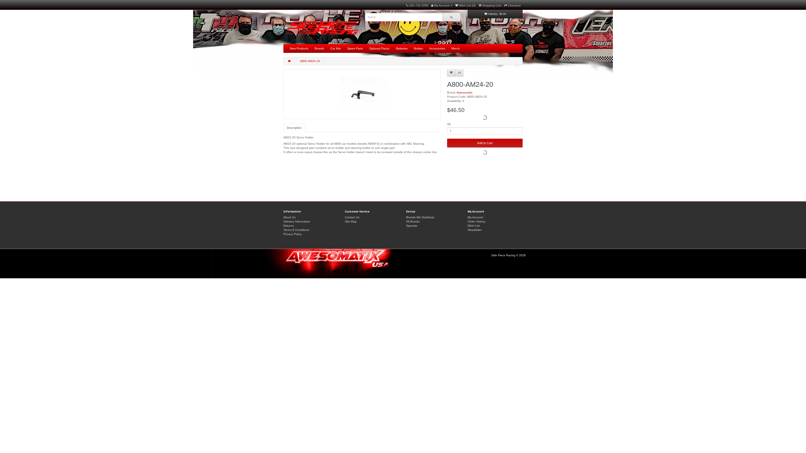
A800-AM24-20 (310, 61)
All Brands (413, 221)
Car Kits (335, 48)
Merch (455, 48)
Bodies (418, 48)
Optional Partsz (379, 48)
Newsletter (475, 230)
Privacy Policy (292, 234)
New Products (299, 48)
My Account (475, 217)
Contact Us (352, 217)
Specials (411, 225)
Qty (449, 124)
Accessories (437, 48)
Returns (288, 225)
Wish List (474, 225)
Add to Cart (485, 143)
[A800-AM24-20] (362, 94)
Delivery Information (296, 221)
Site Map (351, 221)
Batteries (402, 48)
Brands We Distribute (420, 217)
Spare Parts (355, 48)
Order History (476, 221)
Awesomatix (464, 92)
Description (294, 127)
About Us (289, 217)
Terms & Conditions (296, 230)
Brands (319, 48)
